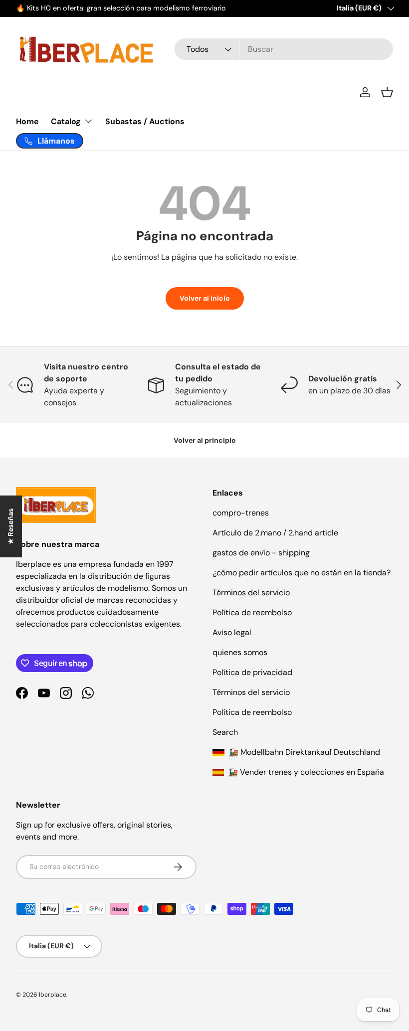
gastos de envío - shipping (261, 552)
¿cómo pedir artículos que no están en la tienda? (301, 572)
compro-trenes (240, 513)
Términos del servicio (251, 592)
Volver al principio (205, 440)
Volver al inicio (205, 298)
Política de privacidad (252, 672)
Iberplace (52, 995)
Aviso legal (231, 632)
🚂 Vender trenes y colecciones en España (305, 772)
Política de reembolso (252, 612)
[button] (387, 92)
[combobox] (284, 49)
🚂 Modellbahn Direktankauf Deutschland (303, 752)
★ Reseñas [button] (10, 526)
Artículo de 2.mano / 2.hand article (275, 532)
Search (225, 732)
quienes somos (239, 652)
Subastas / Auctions (145, 121)
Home (27, 121)
